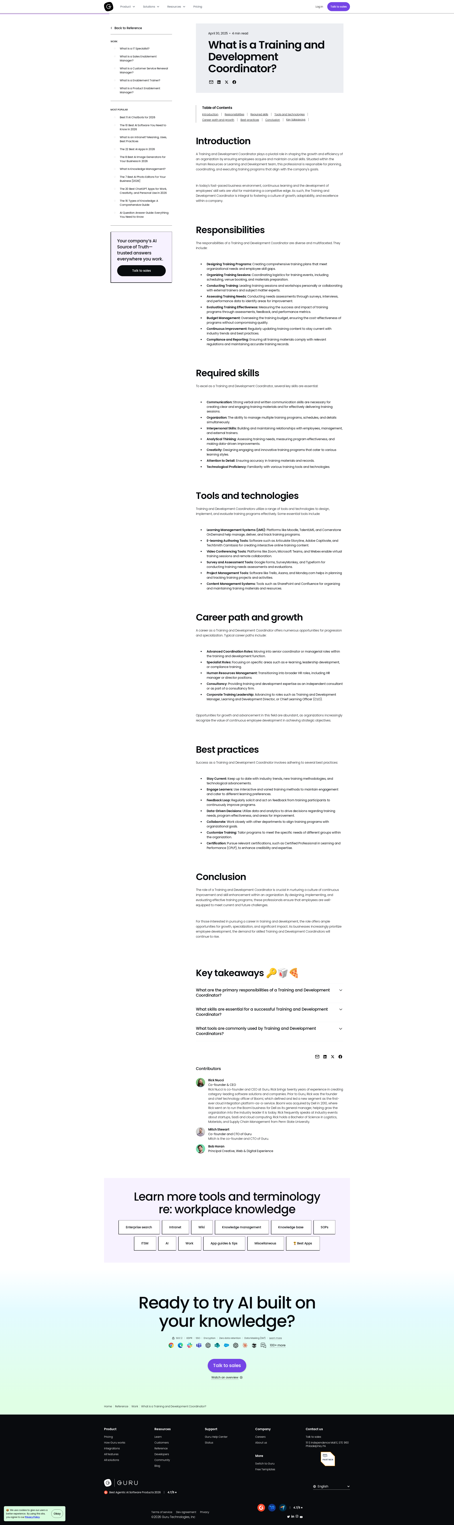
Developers (161, 1454)
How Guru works (114, 1442)
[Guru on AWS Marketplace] (328, 1459)
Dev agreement (186, 1512)
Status (209, 1442)
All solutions (111, 1460)
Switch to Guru (265, 1463)
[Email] (211, 82)
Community (162, 1460)
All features (111, 1454)
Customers (161, 1442)
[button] (127, 6)
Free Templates (265, 1469)
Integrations (112, 1448)
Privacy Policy (32, 1517)
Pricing (197, 7)
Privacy (204, 1512)
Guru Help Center (216, 1437)
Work (134, 1406)
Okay (57, 1514)
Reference (121, 1406)
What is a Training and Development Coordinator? (173, 1406)
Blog (157, 1466)
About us (261, 1442)
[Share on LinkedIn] (219, 82)
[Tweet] (227, 82)
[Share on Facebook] (234, 82)
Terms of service (161, 1512)
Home (108, 1406)
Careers (260, 1437)
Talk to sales (338, 7)
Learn (158, 1437)
